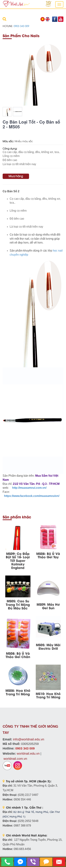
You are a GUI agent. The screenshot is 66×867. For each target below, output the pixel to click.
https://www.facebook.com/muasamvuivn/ (31, 495)
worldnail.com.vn (15, 758)
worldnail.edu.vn (28, 753)
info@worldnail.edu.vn (28, 739)
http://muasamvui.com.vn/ (29, 487)
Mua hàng (16, 176)
